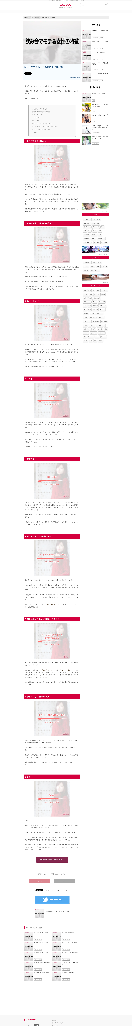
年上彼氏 (96, 242)
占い (102, 266)
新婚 (89, 305)
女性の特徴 (87, 223)
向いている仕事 (101, 325)
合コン (95, 302)
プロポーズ (104, 290)
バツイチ (86, 333)
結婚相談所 (104, 321)
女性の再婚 (96, 321)
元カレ (95, 231)
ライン (85, 325)
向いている (94, 333)
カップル (96, 294)
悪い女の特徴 (96, 219)
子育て (85, 317)
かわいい (86, 266)
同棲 (91, 294)
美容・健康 (102, 333)
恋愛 (102, 227)
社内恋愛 (95, 309)
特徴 (100, 234)
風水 (92, 270)
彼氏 (89, 290)
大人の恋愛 (102, 302)
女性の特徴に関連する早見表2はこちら (52, 859)
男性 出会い (87, 302)
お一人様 (100, 329)
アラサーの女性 (88, 242)
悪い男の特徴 (87, 227)
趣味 (98, 266)
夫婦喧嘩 (95, 305)
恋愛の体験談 (87, 298)
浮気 (85, 231)
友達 (85, 329)
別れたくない (93, 317)
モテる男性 (87, 234)
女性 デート (87, 321)
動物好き (86, 270)
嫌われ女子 (104, 242)
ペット (85, 340)
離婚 (89, 309)
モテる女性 (87, 238)
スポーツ (103, 336)
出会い (92, 266)
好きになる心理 (97, 262)
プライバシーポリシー (58, 1023)
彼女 (89, 231)
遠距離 (103, 294)
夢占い (97, 270)
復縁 (91, 340)
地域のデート (87, 262)
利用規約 (54, 1020)
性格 (106, 329)
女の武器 (94, 234)
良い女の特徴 (87, 219)
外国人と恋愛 (96, 298)
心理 (85, 290)
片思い (97, 336)
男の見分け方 (101, 238)
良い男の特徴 (95, 223)
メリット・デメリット (96, 313)
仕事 (89, 329)
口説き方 (92, 325)
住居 (94, 329)
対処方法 (86, 313)
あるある (102, 309)
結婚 (98, 290)
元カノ (93, 238)
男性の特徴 (96, 227)
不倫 (85, 305)
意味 (95, 340)
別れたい (90, 336)
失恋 (100, 231)
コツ (85, 309)
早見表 (100, 340)
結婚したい (103, 305)
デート (85, 294)
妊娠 (85, 336)
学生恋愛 (101, 317)
